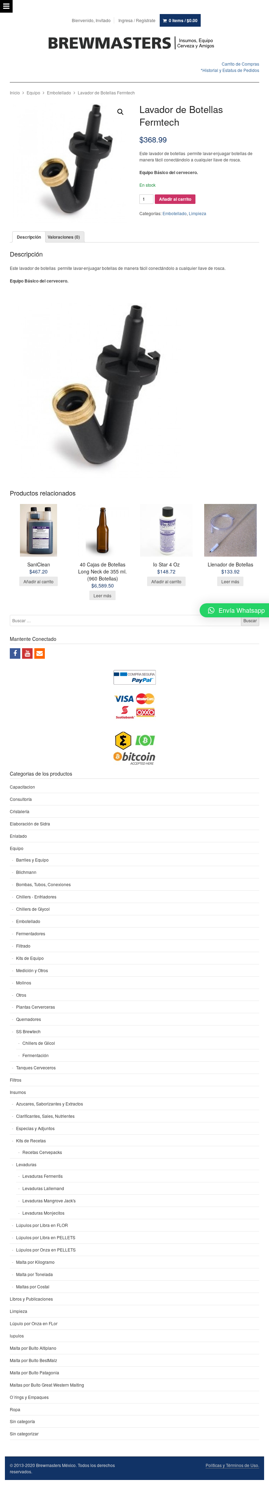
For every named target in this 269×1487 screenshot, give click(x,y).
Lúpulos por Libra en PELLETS (45, 1237)
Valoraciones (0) (64, 237)
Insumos (18, 1092)
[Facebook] (15, 653)
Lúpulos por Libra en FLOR (42, 1225)
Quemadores (28, 1019)
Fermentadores (30, 933)
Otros (21, 995)
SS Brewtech (28, 1031)
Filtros (15, 1080)
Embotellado (59, 92)
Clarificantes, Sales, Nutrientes (45, 1116)
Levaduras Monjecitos (43, 1213)
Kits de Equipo (30, 958)
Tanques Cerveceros (36, 1067)
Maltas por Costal (32, 1286)
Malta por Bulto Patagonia (34, 1372)
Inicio (15, 92)
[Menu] (6, 6)
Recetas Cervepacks (42, 1152)
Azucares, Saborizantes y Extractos (49, 1104)
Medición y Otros (32, 970)
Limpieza (197, 213)
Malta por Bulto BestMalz (33, 1360)
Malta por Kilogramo (35, 1262)
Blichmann (26, 872)
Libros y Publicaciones (31, 1299)
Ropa (15, 1409)
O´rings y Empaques (29, 1397)
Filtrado (23, 946)
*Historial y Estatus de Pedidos (230, 70)
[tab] (29, 237)
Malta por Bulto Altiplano (33, 1348)
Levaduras (26, 1164)
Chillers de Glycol (33, 909)
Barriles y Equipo (32, 860)
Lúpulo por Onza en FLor (33, 1323)
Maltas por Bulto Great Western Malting (47, 1385)
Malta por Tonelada (34, 1274)
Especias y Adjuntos (35, 1128)
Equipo (33, 92)
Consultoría (21, 799)
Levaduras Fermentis (42, 1176)
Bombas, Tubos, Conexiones (43, 884)
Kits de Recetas (31, 1140)
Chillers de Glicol (38, 1043)
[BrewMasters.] (134, 43)
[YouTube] (27, 653)
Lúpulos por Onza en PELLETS (46, 1250)
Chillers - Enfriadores (36, 896)
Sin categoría (22, 1421)
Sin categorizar (24, 1433)
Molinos (23, 982)
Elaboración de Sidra (30, 824)
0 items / (183, 20)
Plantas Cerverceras (35, 1007)
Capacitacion (22, 787)
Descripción (29, 237)
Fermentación (35, 1055)
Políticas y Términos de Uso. (232, 1465)
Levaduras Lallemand (43, 1188)
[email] (39, 653)
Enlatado (18, 836)
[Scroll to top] (255, 1477)
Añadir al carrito (175, 199)
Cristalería (19, 811)
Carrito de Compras (240, 64)
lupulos (17, 1336)
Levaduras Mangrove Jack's (49, 1200)
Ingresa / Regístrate (137, 20)
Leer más (102, 595)
